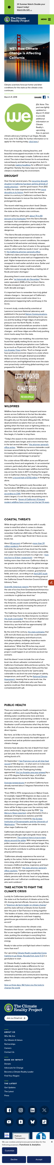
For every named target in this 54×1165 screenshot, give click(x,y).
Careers (7, 1048)
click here (33, 141)
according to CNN (12, 493)
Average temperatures (14, 782)
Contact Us (9, 1052)
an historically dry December (26, 279)
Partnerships (9, 1044)
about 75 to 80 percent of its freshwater (23, 217)
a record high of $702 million (25, 477)
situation (8, 184)
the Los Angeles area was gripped (31, 772)
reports (16, 586)
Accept (39, 1159)
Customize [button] (9, 1150)
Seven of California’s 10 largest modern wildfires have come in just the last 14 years (26, 501)
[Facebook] (44, 97)
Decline (14, 1159)
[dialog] (27, 1152)
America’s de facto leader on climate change (26, 905)
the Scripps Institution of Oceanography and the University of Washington (26, 821)
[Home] (17, 19)
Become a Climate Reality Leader (19, 1071)
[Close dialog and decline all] (52, 1141)
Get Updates (10, 1087)
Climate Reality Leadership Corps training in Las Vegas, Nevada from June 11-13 (25, 954)
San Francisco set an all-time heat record (26, 762)
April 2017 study (41, 573)
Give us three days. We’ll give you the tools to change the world (24, 986)
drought (44, 181)
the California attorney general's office (23, 252)
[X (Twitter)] (48, 97)
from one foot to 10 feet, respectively (26, 556)
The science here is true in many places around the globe (25, 839)
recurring (36, 181)
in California (17, 184)
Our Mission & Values (13, 1040)
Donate (7, 1063)
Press (6, 1095)
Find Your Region (11, 1075)
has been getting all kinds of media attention (26, 185)
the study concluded (13, 618)
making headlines (23, 165)
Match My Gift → (24, 10)
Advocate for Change (13, 1067)
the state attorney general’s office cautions (25, 869)
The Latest (9, 1091)
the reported (23, 812)
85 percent (15, 543)
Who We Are (9, 1036)
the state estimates (36, 632)
